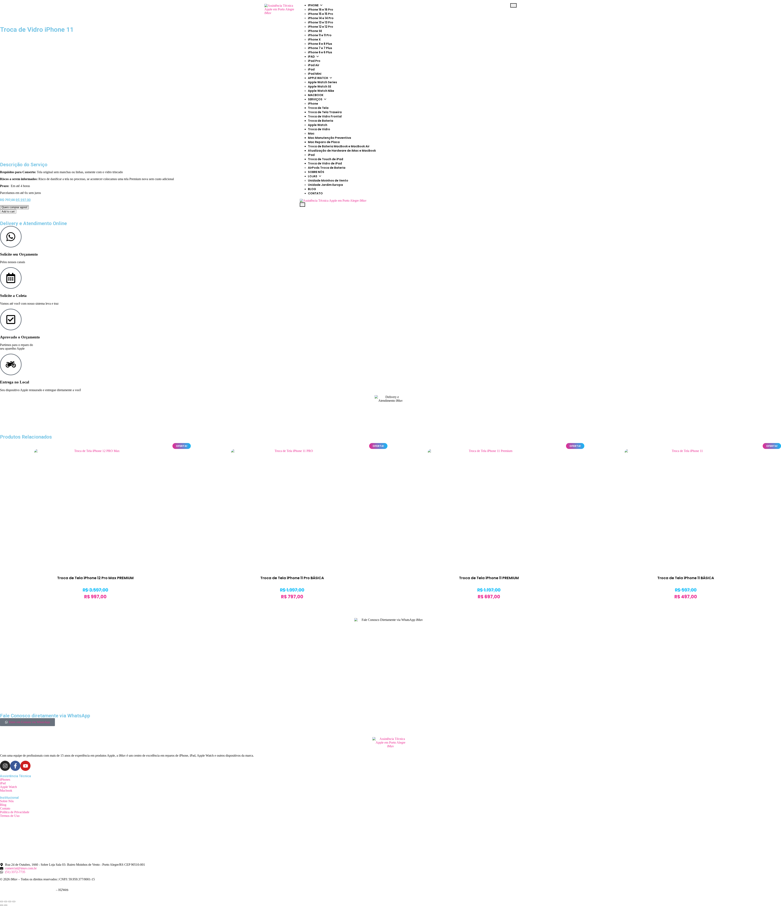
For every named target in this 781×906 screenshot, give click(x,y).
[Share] (5, 901)
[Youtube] (25, 766)
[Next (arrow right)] (5, 905)
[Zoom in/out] (13, 901)
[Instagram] (5, 766)
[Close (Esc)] (1, 901)
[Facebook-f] (15, 766)
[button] (14, 207)
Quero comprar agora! (14, 207)
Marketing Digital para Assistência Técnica (27, 890)
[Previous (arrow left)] (1, 905)
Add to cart (8, 211)
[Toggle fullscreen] (9, 901)
